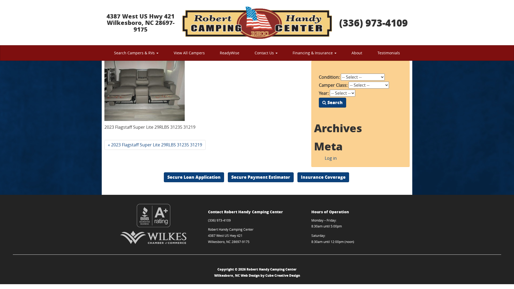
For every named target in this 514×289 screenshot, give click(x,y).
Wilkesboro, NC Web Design (237, 275)
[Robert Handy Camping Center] (257, 22)
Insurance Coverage (323, 177)
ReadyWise (229, 52)
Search (334, 102)
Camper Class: (333, 85)
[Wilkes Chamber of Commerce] (153, 237)
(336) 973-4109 (373, 22)
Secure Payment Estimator (260, 177)
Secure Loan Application (194, 177)
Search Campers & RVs (135, 52)
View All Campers (189, 52)
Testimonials (388, 52)
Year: (324, 93)
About (357, 52)
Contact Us (265, 52)
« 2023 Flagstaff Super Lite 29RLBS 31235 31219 (155, 145)
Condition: (329, 77)
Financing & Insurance (313, 52)
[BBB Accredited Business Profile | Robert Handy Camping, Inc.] (153, 215)
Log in (331, 158)
